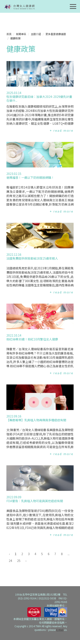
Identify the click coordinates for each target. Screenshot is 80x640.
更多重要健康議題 (55, 34)
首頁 (9, 34)
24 (10, 561)
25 (18, 561)
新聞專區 (21, 34)
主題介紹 (36, 34)
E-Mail (59, 629)
